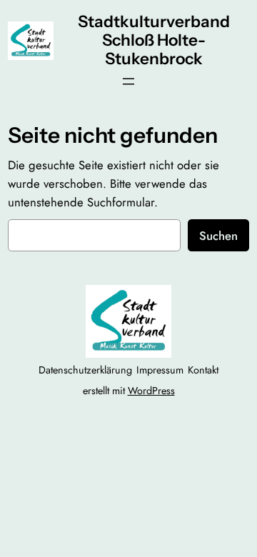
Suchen (218, 235)
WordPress (151, 390)
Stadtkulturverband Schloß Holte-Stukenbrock (154, 40)
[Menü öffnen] (128, 81)
